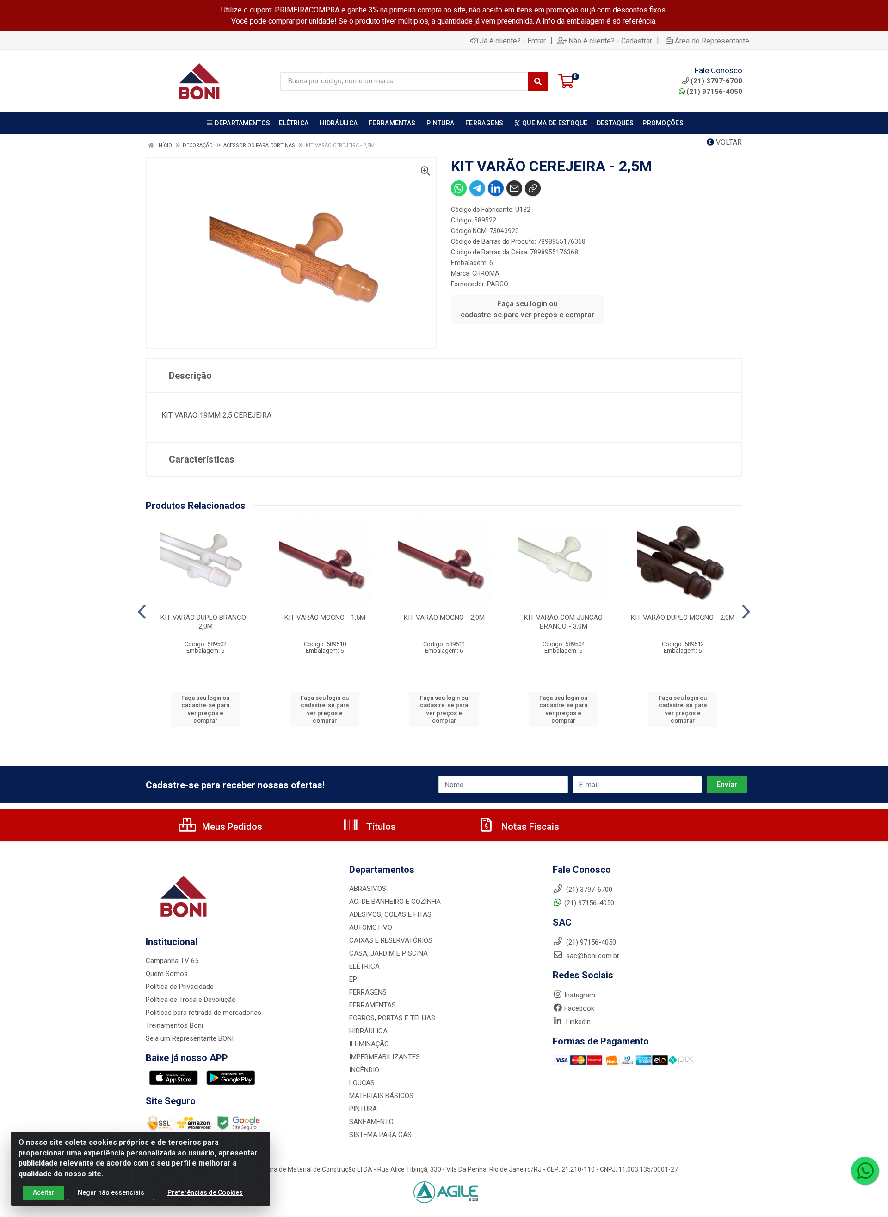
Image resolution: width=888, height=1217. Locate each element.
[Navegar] (141, 612)
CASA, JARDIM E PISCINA (388, 953)
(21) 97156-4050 (714, 91)
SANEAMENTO (371, 1122)
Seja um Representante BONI (190, 1038)
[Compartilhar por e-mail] (514, 188)
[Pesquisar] (538, 81)
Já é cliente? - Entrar (513, 40)
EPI (354, 979)
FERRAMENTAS (372, 1005)
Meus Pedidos (231, 826)
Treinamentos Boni (174, 1025)
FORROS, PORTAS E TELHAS (392, 1018)
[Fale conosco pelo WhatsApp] (865, 1171)
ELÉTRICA (364, 966)
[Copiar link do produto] (533, 188)
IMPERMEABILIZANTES (384, 1057)
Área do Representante (712, 40)
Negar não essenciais (111, 1192)
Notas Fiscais (529, 826)
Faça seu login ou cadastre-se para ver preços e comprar (527, 309)
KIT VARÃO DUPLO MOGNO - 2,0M (682, 617)
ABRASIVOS (367, 888)
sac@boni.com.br (591, 955)
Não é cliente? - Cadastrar (610, 40)
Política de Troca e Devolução (191, 999)
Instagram (579, 995)
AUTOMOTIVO (370, 927)
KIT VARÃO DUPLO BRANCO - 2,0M (205, 621)
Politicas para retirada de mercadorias (203, 1012)
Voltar (728, 142)
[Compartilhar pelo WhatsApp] (459, 188)
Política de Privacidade (180, 986)
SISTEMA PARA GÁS (380, 1135)
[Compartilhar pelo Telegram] (477, 188)
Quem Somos (167, 974)
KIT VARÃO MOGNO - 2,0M (444, 617)
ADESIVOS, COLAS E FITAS (390, 914)
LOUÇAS (362, 1083)
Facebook (579, 1008)
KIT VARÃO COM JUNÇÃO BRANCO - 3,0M (563, 621)
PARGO (497, 284)
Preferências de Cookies (205, 1192)
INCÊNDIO (364, 1070)
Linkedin (577, 1022)
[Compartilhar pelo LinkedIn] (496, 188)
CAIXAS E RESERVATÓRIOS (390, 940)
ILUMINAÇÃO (369, 1044)
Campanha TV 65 (172, 961)
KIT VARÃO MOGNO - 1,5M (324, 617)
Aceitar (44, 1192)
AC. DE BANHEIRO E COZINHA (395, 901)
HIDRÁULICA (368, 1031)
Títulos (380, 826)
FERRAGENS (368, 992)
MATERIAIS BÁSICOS (381, 1096)
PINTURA (363, 1109)
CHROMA (486, 273)
